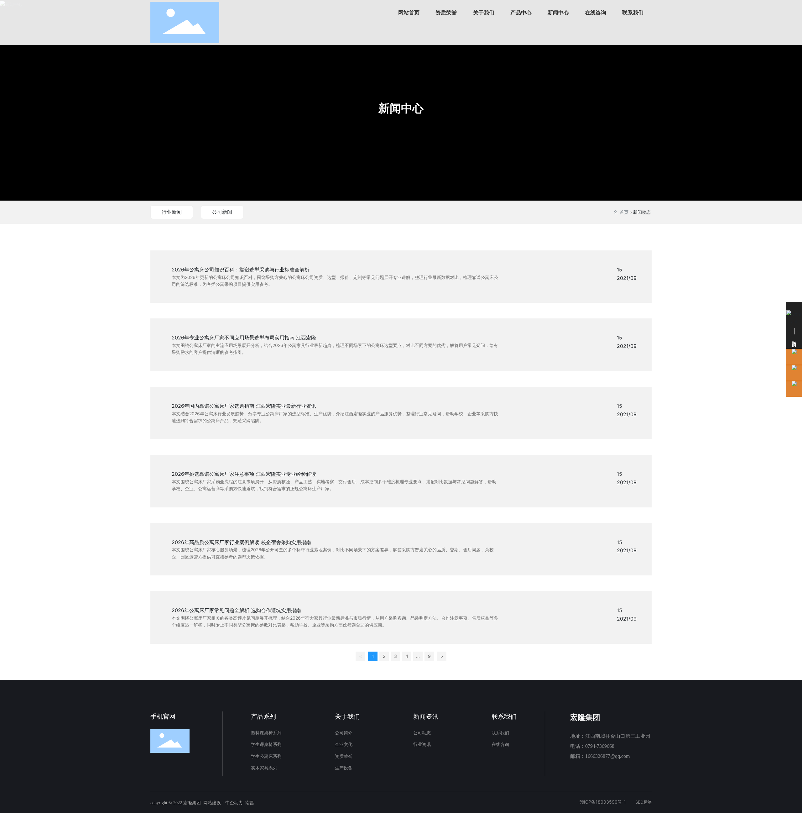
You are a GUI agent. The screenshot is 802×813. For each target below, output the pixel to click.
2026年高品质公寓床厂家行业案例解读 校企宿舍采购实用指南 (241, 542)
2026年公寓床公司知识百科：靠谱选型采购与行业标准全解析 (241, 269)
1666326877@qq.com (607, 756)
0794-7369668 (599, 746)
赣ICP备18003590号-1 (603, 802)
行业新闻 (172, 212)
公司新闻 (222, 212)
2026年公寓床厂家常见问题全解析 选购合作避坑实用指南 (236, 610)
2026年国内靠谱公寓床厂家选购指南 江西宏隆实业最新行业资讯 (244, 406)
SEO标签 (643, 802)
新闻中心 (401, 108)
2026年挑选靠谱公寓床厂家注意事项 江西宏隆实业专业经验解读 (244, 474)
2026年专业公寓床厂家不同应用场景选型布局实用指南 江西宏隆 (244, 337)
